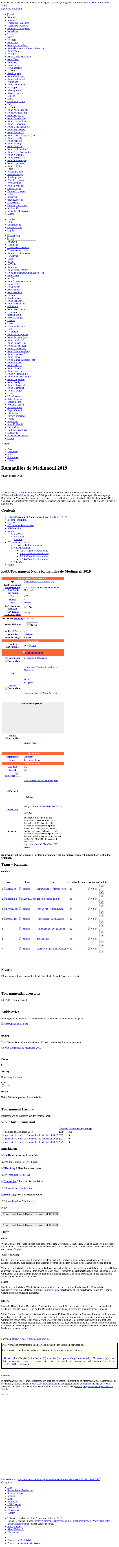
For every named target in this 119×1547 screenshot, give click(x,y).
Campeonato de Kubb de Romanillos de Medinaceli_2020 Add (30, 1225)
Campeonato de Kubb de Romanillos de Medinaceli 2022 (30, 1135)
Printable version (15, 180)
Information (12, 658)
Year (12, 596)
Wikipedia (28, 682)
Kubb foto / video (16, 84)
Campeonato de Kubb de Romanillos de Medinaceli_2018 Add (30, 1214)
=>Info (10, 194)
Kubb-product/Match (17, 45)
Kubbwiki (12, 17)
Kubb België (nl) (15, 115)
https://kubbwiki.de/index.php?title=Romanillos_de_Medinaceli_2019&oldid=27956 (59, 1479)
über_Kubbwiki (15, 199)
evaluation (12, 608)
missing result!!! (15, 90)
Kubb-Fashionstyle (16, 79)
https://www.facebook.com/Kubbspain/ (41, 780)
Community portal (16, 101)
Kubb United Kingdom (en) (21, 135)
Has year (63, 1128)
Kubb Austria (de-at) (17, 110)
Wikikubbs (12, 81)
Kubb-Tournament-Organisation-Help (25, 48)
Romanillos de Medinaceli (35, 658)
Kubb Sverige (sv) (16, 157)
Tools (10, 169)
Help (9, 104)
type (13, 602)
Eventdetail (12, 1507)
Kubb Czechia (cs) (16, 121)
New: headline (14, 67)
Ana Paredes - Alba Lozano (50, 918)
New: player (13, 62)
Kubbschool (13, 51)
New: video (13, 65)
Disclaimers (13, 1532)
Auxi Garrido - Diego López (51, 928)
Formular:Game (51, 1290)
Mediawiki (12, 208)
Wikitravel (28, 679)
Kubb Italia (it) (14, 140)
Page (9, 449)
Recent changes (15, 93)
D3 (102, 886)
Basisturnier (13, 1510)
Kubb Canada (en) (16, 118)
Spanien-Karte (30, 743)
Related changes (15, 174)
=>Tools (11, 39)
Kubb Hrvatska (14, 138)
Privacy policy (14, 1526)
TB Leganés (43, 938)
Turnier (27, 602)
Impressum (12, 197)
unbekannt (28, 634)
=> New (11, 53)
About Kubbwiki (15, 1529)
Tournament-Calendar (18, 23)
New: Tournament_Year (19, 56)
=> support (12, 87)
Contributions (14, 224)
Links (10, 98)
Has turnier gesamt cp (80, 1128)
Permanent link (14, 183)
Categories (6, 1482)
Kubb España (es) (16, 129)
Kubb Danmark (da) (17, 124)
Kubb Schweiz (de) (16, 160)
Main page (12, 20)
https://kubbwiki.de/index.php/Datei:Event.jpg (45, 1383)
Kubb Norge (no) (15, 154)
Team (10, 34)
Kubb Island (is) (15, 143)
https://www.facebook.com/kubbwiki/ (30, 1339)
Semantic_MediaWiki (18, 211)
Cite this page (14, 188)
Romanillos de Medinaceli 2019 (25, 1047)
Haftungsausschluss (17, 205)
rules (15, 634)
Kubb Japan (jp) (15, 146)
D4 (102, 892)
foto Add (6, 1000)
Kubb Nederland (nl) (17, 149)
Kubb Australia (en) (17, 112)
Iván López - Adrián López (50, 908)
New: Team (13, 59)
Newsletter (12, 31)
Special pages (14, 177)
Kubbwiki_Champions (18, 28)
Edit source (12, 457)
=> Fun (11, 70)
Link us (11, 96)
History (11, 460)
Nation (12, 735)
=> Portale (12, 107)
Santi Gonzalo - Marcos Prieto (51, 888)
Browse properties (16, 191)
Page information (15, 185)
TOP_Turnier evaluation (12, 613)
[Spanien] (33, 652)
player (10, 37)
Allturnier (12, 1501)
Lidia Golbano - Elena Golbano (52, 948)
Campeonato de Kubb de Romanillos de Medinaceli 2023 (30, 1138)
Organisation (12, 756)
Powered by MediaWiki (19, 1540)
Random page (14, 73)
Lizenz (10, 213)
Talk (9, 222)
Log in (10, 230)
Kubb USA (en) (15, 166)
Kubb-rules (12, 42)
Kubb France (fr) (15, 132)
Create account (14, 227)
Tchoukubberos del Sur (48, 898)
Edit (9, 454)
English (11, 219)
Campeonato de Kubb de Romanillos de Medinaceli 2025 (30, 1142)
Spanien (11, 1496)
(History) (13, 586)
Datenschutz (13, 202)
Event (10, 1498)
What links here (15, 171)
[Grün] (32, 645)
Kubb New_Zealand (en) (19, 152)
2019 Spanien (14, 1504)
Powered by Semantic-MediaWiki (23, 1543)
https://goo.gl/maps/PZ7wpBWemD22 (40, 693)
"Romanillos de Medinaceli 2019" (46, 806)
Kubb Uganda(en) (16, 163)
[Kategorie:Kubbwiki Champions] (14, 1023)
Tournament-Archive (17, 25)
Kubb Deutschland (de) (18, 126)
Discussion (12, 451)
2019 (26, 596)
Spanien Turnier (15, 1493)
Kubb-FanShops (15, 76)
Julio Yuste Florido (32, 760)
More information (100, 2)
